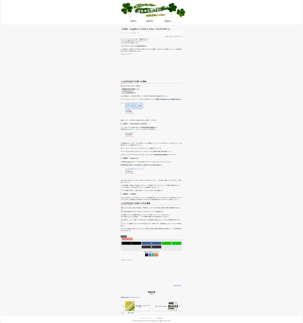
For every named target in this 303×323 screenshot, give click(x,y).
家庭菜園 (124, 236)
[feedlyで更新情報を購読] (153, 254)
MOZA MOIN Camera (129, 133)
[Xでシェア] (131, 243)
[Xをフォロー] (146, 254)
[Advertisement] (151, 67)
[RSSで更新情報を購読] (156, 254)
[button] (151, 246)
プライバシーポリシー (146, 318)
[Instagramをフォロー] (149, 254)
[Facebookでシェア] (151, 243)
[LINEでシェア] (171, 243)
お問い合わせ (160, 318)
